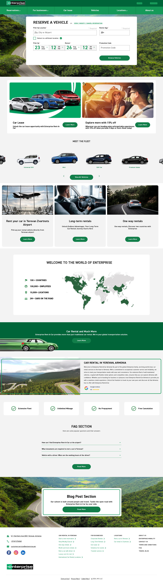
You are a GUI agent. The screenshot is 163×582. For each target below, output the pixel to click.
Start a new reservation (66, 538)
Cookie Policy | (85, 579)
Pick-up (36, 43)
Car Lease (94, 545)
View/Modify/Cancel (65, 542)
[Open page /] (16, 3)
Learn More (70, 125)
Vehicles (95, 10)
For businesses (40, 10)
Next (99, 176)
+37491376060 (16, 541)
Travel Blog (144, 551)
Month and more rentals (66, 548)
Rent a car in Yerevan (121, 538)
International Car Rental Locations (70, 557)
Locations (121, 10)
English (155, 3)
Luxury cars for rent (65, 554)
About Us (142, 535)
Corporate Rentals (97, 538)
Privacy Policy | (75, 579)
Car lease (68, 10)
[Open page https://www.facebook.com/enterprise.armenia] (9, 554)
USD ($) (140, 3)
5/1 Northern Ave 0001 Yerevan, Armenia (26, 536)
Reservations (13, 10)
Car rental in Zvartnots (121, 542)
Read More (81, 466)
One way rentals (64, 545)
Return (68, 43)
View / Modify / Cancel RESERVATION (88, 23)
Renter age (104, 28)
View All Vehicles (81, 177)
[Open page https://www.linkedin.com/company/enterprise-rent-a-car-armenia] (23, 554)
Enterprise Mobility (147, 538)
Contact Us (143, 542)
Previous (64, 176)
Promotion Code (105, 43)
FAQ (140, 548)
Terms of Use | (65, 579)
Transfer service (96, 551)
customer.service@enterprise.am (23, 546)
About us (149, 10)
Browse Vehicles (114, 58)
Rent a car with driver (66, 551)
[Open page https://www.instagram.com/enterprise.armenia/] (16, 554)
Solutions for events (97, 548)
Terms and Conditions (147, 545)
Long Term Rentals (97, 542)
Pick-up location (40, 28)
